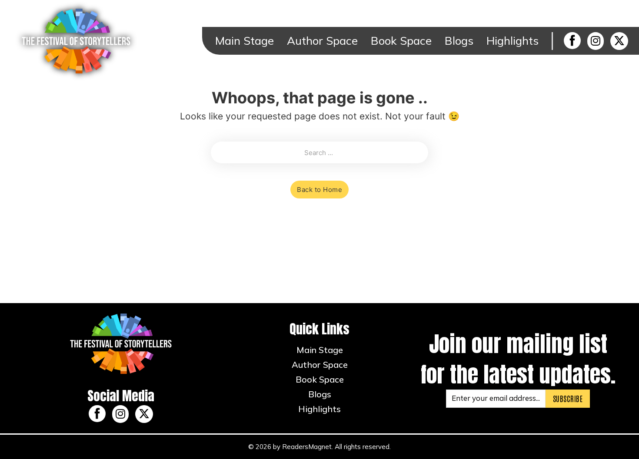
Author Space (322, 40)
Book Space (401, 40)
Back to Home (319, 189)
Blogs (459, 40)
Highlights (512, 40)
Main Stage (244, 40)
